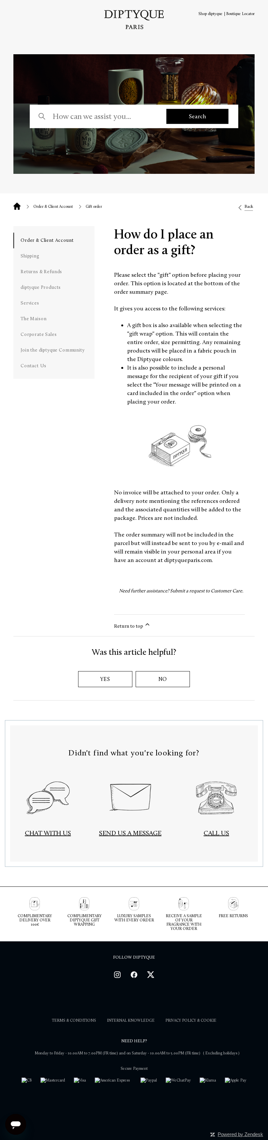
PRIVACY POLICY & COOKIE (190, 1020)
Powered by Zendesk (240, 1134)
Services (30, 303)
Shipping (30, 256)
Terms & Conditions (74, 1020)
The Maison (33, 319)
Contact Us (33, 366)
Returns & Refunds (41, 271)
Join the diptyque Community (53, 350)
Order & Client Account (53, 206)
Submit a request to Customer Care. (206, 591)
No (163, 679)
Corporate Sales (39, 334)
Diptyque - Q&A (17, 206)
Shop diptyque (210, 13)
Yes (105, 679)
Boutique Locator (240, 13)
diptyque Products (41, 287)
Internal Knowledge (131, 1020)
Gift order (94, 206)
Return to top (129, 626)
